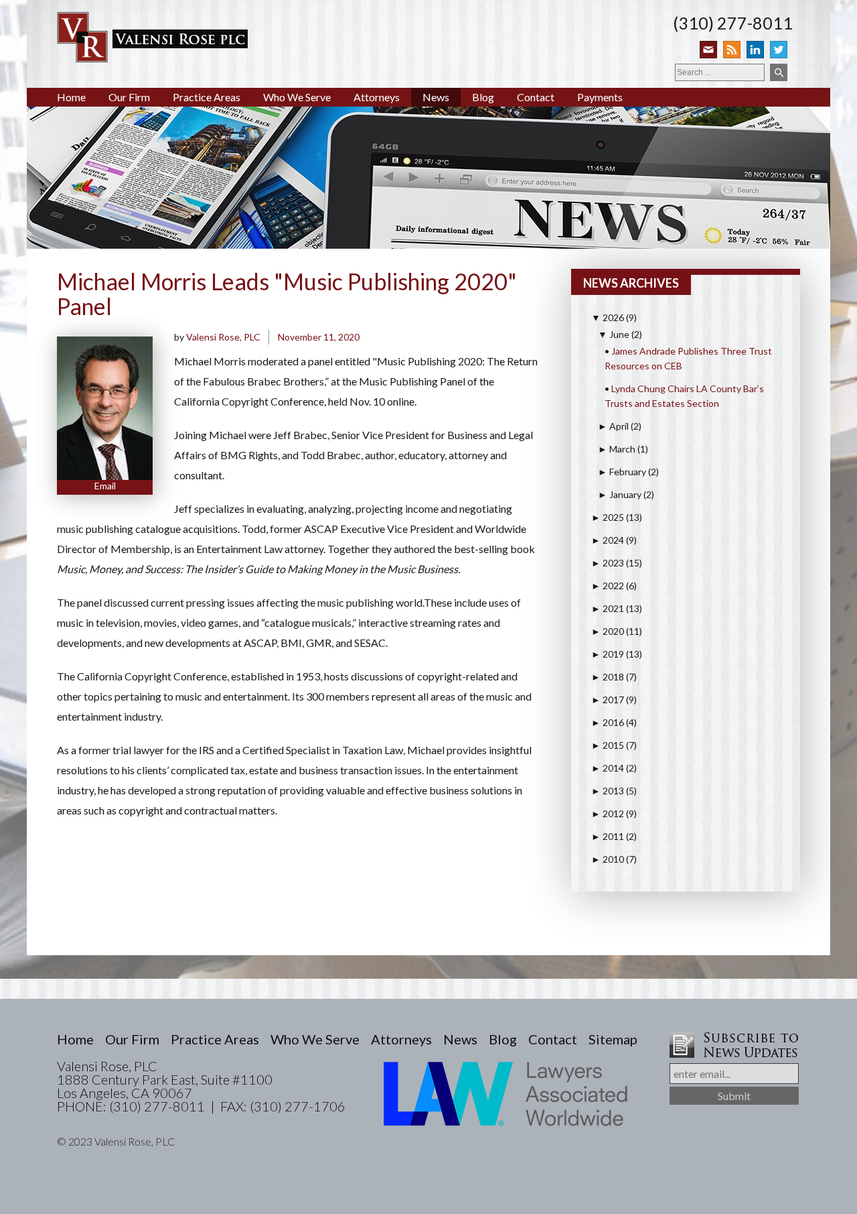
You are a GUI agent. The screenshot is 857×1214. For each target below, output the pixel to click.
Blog (483, 96)
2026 (607, 317)
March (616, 448)
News (435, 96)
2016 (607, 722)
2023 (607, 562)
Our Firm (129, 96)
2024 (607, 540)
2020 (607, 631)
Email (105, 485)
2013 (607, 790)
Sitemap (613, 1039)
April (613, 426)
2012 (607, 813)
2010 (607, 859)
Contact (535, 96)
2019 (607, 654)
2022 (607, 585)
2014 (607, 768)
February (622, 471)
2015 (607, 745)
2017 (607, 699)
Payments (600, 96)
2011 (607, 836)
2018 (607, 676)
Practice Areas (206, 96)
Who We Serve (297, 96)
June (613, 334)
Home (71, 96)
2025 (607, 517)
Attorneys (377, 96)
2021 (607, 608)
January (619, 494)
